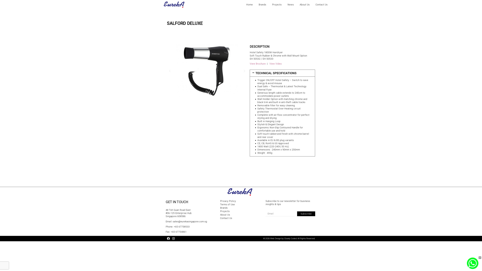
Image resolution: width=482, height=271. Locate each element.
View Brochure (258, 63)
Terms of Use (227, 204)
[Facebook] (168, 238)
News (291, 4)
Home (249, 4)
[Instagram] (173, 238)
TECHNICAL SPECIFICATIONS (275, 73)
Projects (277, 4)
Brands (262, 4)
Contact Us (322, 4)
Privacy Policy (228, 201)
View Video (275, 63)
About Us (305, 4)
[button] (169, 70)
